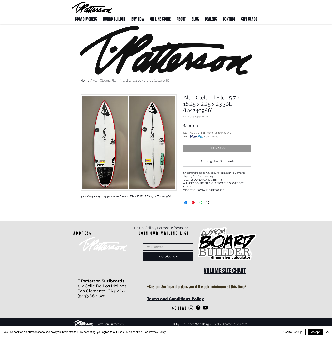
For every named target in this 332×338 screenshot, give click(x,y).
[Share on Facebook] (185, 202)
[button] (253, 7)
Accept (315, 332)
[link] (217, 161)
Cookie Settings (292, 332)
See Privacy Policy (155, 332)
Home (85, 80)
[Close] (327, 332)
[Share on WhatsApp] (200, 202)
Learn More (211, 136)
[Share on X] (207, 202)
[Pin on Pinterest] (193, 202)
